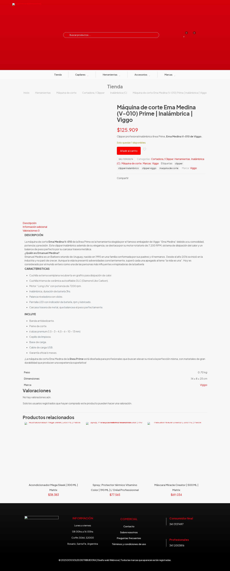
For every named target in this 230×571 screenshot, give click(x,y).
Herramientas (43, 92)
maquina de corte (169, 168)
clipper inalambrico (128, 168)
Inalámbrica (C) (118, 92)
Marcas (147, 163)
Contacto (128, 526)
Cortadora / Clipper (93, 92)
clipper (179, 163)
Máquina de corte (66, 92)
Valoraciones (31, 230)
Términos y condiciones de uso (129, 543)
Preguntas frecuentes (129, 538)
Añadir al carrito (129, 150)
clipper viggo (149, 168)
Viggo (155, 163)
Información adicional (35, 226)
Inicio (26, 92)
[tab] (115, 223)
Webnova (114, 560)
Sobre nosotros (129, 532)
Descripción (29, 223)
